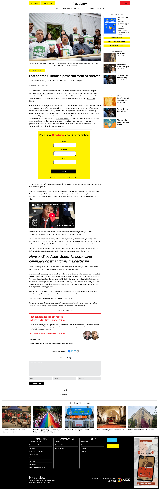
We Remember (59, 448)
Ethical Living (37, 70)
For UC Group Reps (35, 445)
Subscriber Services (35, 442)
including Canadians (62, 118)
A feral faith (121, 54)
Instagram (84, 448)
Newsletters (84, 442)
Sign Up (64, 171)
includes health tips (35, 126)
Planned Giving (59, 445)
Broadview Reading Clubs (37, 467)
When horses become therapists (123, 66)
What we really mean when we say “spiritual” (123, 122)
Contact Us (32, 464)
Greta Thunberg (42, 93)
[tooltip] (69, 351)
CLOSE (156, 437)
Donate (57, 442)
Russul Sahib (36, 86)
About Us (32, 461)
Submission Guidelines (36, 451)
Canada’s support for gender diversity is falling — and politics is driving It (46, 431)
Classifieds (32, 458)
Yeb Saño (53, 108)
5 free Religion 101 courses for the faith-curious (123, 100)
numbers (98, 184)
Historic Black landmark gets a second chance (141, 431)
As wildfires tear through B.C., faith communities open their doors (13, 431)
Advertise (32, 448)
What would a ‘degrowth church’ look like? (111, 430)
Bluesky (83, 451)
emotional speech (72, 108)
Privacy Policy (33, 454)
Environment (64, 394)
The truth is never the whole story (122, 77)
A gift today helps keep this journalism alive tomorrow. (48, 333)
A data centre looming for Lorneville (77, 430)
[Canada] (112, 481)
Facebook (84, 445)
